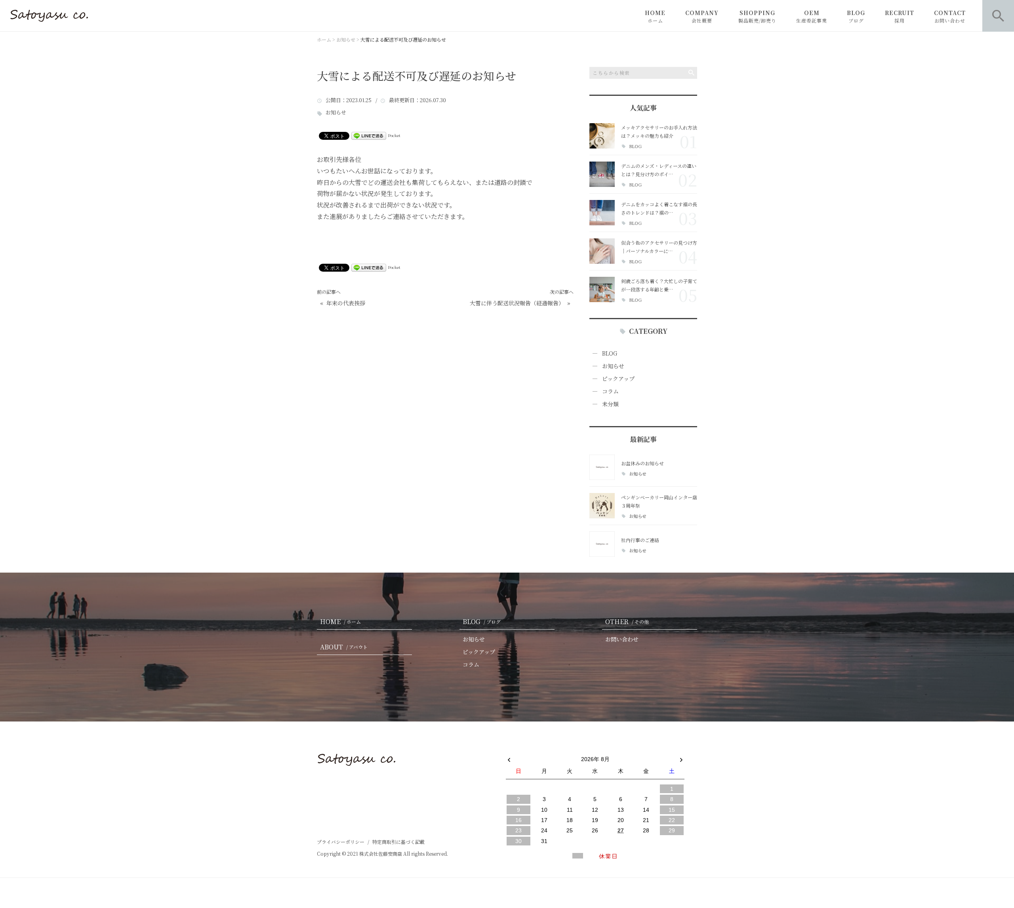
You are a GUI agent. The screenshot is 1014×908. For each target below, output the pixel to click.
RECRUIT (899, 16)
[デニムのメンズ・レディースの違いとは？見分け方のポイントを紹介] (602, 174)
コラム (610, 391)
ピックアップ (618, 379)
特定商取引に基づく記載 (398, 841)
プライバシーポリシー (340, 841)
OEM (811, 16)
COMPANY (702, 16)
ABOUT (344, 646)
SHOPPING (757, 16)
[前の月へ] (509, 757)
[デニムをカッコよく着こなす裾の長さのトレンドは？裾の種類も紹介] (602, 212)
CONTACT (950, 16)
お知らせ (336, 113)
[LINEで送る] (368, 135)
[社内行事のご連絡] (602, 544)
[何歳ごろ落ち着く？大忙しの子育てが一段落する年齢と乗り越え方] (602, 289)
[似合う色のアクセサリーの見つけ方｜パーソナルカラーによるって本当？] (602, 251)
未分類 (610, 404)
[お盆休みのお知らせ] (602, 467)
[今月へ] (544, 751)
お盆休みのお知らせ (642, 463)
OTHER (627, 621)
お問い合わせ (622, 639)
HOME (655, 16)
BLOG (856, 16)
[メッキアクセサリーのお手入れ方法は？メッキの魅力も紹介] (602, 135)
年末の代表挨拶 (345, 303)
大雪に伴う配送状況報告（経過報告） (517, 303)
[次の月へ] (681, 757)
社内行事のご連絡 (640, 540)
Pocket (394, 135)
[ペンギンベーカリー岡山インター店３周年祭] (602, 505)
